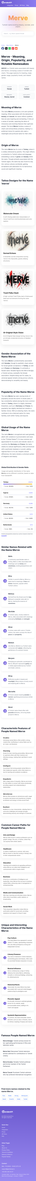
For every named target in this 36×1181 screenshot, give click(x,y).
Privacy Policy (6, 1150)
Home (3, 45)
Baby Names (9, 45)
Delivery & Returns (7, 1154)
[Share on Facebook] (2, 48)
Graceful (11, 1099)
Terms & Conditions (7, 1152)
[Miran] (18, 631)
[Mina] (18, 581)
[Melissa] (18, 598)
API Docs (22, 5)
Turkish (25, 1099)
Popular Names (6, 1156)
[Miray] (18, 680)
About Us (4, 1148)
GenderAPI (4, 535)
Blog (27, 5)
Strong (16, 1095)
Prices (16, 5)
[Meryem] (18, 663)
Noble (9, 1095)
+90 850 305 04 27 (7, 1171)
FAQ (3, 1136)
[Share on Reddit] (16, 48)
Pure (4, 1095)
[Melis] (18, 562)
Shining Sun (24, 1095)
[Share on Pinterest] (13, 48)
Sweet (4, 1099)
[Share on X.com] (6, 48)
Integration (10, 5)
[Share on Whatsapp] (9, 48)
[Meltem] (18, 646)
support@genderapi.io (8, 1169)
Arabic (18, 1099)
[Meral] (18, 711)
